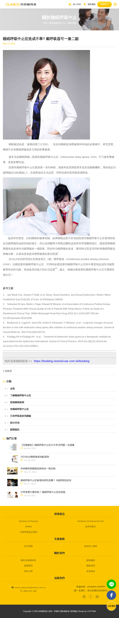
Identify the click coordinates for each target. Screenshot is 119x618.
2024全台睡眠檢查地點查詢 (35, 457)
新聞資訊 (14, 429)
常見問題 (28, 546)
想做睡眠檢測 (17, 402)
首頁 (45, 23)
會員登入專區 (90, 546)
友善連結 (90, 571)
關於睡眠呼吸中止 (57, 23)
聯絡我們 (90, 565)
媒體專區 (28, 565)
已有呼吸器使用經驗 (20, 416)
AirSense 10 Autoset (28, 521)
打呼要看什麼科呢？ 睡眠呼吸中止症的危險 (43, 492)
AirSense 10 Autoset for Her (90, 521)
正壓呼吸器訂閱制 (28, 532)
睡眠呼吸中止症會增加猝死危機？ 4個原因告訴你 (46, 480)
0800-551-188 (29, 591)
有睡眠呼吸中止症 (19, 409)
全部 (12, 388)
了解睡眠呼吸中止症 (20, 395)
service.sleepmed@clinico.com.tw (30, 587)
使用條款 (74, 611)
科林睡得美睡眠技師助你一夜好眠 (38, 468)
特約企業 (28, 571)
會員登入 (104, 4)
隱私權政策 (65, 611)
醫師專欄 (14, 423)
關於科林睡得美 (28, 560)
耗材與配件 (90, 526)
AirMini (28, 526)
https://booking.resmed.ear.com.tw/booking (61, 361)
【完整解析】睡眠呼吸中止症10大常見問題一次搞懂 (47, 445)
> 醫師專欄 (71, 23)
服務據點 (90, 560)
